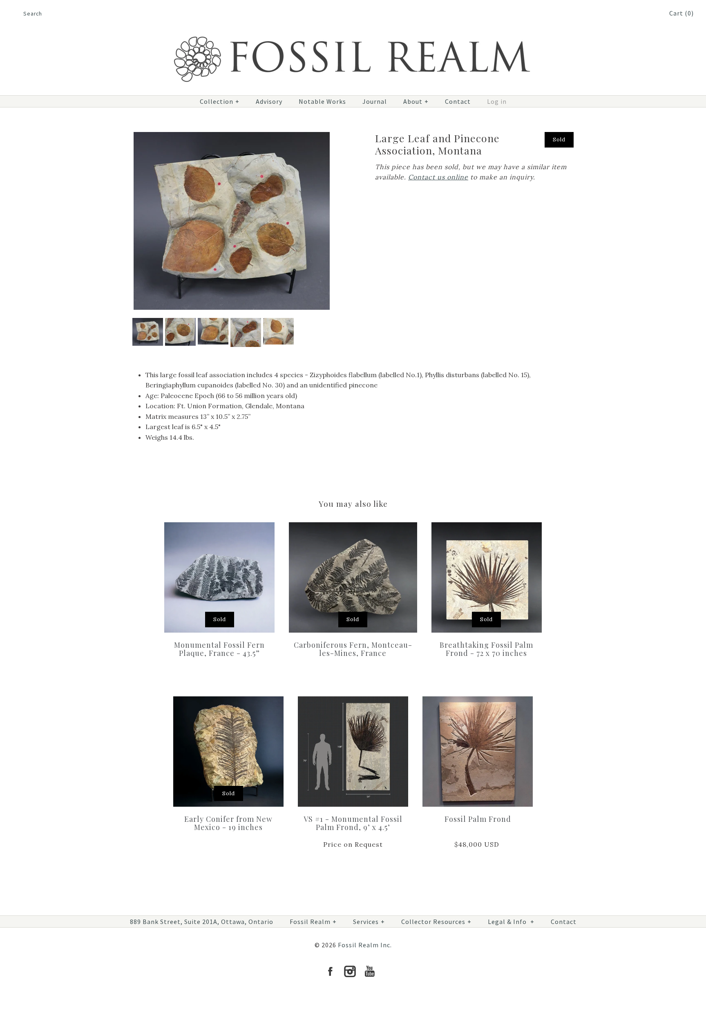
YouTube (369, 971)
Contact (458, 101)
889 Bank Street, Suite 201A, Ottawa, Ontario (201, 921)
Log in (497, 101)
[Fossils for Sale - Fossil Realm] (353, 31)
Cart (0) (681, 13)
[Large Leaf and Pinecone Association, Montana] (232, 137)
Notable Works (322, 101)
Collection (219, 101)
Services (369, 921)
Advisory (269, 101)
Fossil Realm (313, 921)
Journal (374, 101)
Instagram (350, 971)
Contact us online (438, 177)
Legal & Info (511, 921)
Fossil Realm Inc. (365, 945)
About (416, 101)
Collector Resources (436, 921)
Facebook (330, 971)
